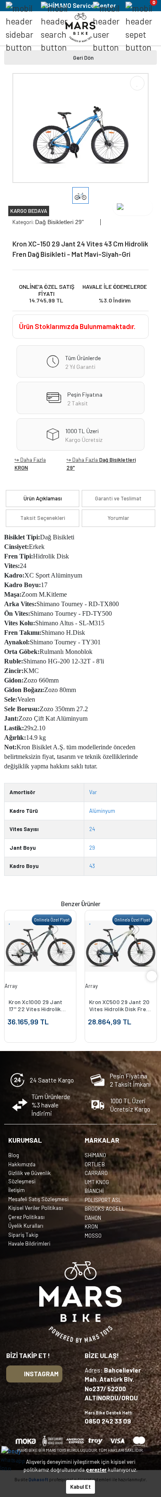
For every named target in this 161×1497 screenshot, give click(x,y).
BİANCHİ (94, 1190)
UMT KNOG (97, 1182)
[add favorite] (10, 920)
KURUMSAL (25, 1140)
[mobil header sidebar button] (20, 27)
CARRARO (96, 1173)
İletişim (16, 1190)
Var (93, 792)
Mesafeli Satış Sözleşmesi (38, 1199)
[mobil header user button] (106, 27)
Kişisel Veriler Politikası (35, 1207)
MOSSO (93, 1235)
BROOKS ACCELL (105, 1208)
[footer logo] (80, 1302)
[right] (152, 976)
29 (92, 847)
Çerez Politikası (26, 1217)
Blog (13, 1155)
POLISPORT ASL (103, 1200)
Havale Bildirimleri (29, 1243)
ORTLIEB (95, 1164)
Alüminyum (102, 810)
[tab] (42, 498)
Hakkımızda (22, 1164)
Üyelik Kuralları (25, 1225)
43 (92, 866)
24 (92, 829)
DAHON (93, 1217)
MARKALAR (102, 1140)
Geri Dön (83, 57)
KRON (21, 467)
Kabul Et (80, 1486)
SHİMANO (95, 1155)
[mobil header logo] (80, 27)
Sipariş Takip (23, 1234)
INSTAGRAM (41, 1374)
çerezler (96, 1469)
